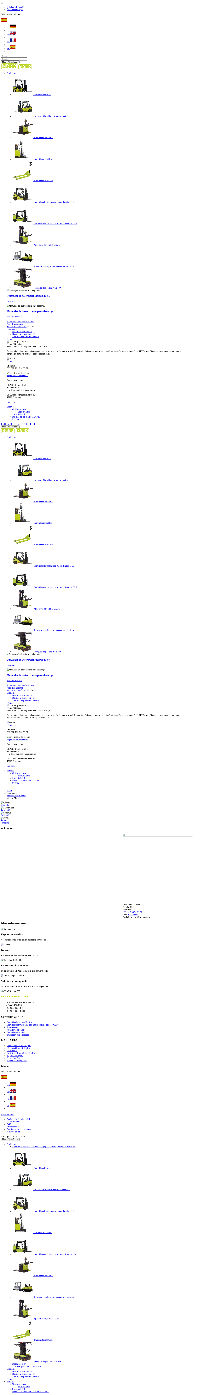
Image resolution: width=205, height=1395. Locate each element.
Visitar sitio (133, 914)
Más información (14, 316)
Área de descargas (15, 324)
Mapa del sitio (7, 1114)
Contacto (11, 402)
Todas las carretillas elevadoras (20, 321)
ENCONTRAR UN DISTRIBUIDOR (18, 424)
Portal (3, 820)
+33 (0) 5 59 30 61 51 (132, 912)
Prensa (10, 361)
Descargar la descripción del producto (28, 295)
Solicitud (5, 815)
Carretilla (5, 805)
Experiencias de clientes (17, 375)
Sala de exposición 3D (16, 326)
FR (8, 41)
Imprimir (5, 823)
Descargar (11, 301)
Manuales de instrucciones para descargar (31, 311)
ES (8, 48)
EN (8, 34)
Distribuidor (6, 810)
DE (8, 27)
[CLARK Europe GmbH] (16, 68)
